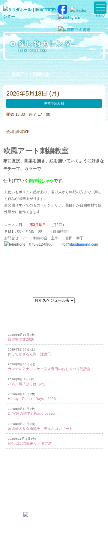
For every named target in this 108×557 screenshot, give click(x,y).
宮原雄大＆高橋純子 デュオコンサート (40, 428)
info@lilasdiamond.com (79, 244)
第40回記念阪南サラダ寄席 (30, 443)
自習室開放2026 (21, 339)
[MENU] (100, 8)
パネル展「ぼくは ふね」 (28, 384)
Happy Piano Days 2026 (32, 399)
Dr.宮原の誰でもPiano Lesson (32, 413)
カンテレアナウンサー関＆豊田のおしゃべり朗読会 (49, 369)
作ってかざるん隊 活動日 (29, 354)
